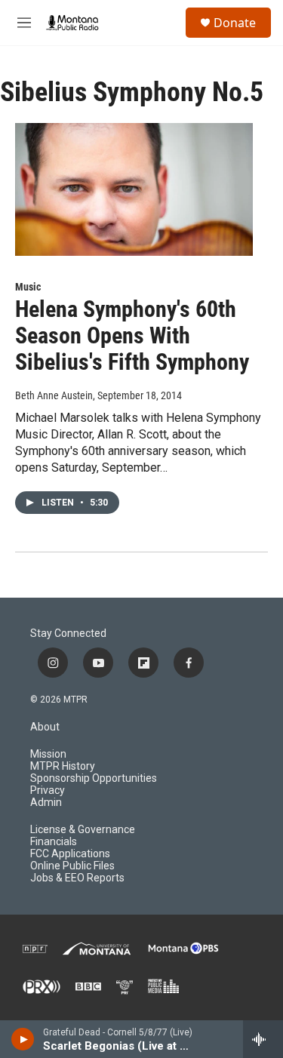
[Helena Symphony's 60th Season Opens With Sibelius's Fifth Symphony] (134, 189)
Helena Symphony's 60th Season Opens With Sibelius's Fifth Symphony (132, 335)
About (45, 727)
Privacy (47, 790)
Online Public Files (72, 866)
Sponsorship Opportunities (93, 778)
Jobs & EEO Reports (77, 878)
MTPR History (62, 766)
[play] (23, 1039)
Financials (53, 841)
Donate (235, 22)
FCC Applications (70, 854)
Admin (46, 802)
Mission (48, 754)
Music (28, 287)
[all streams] (263, 1039)
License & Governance (82, 829)
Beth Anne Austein (54, 395)
